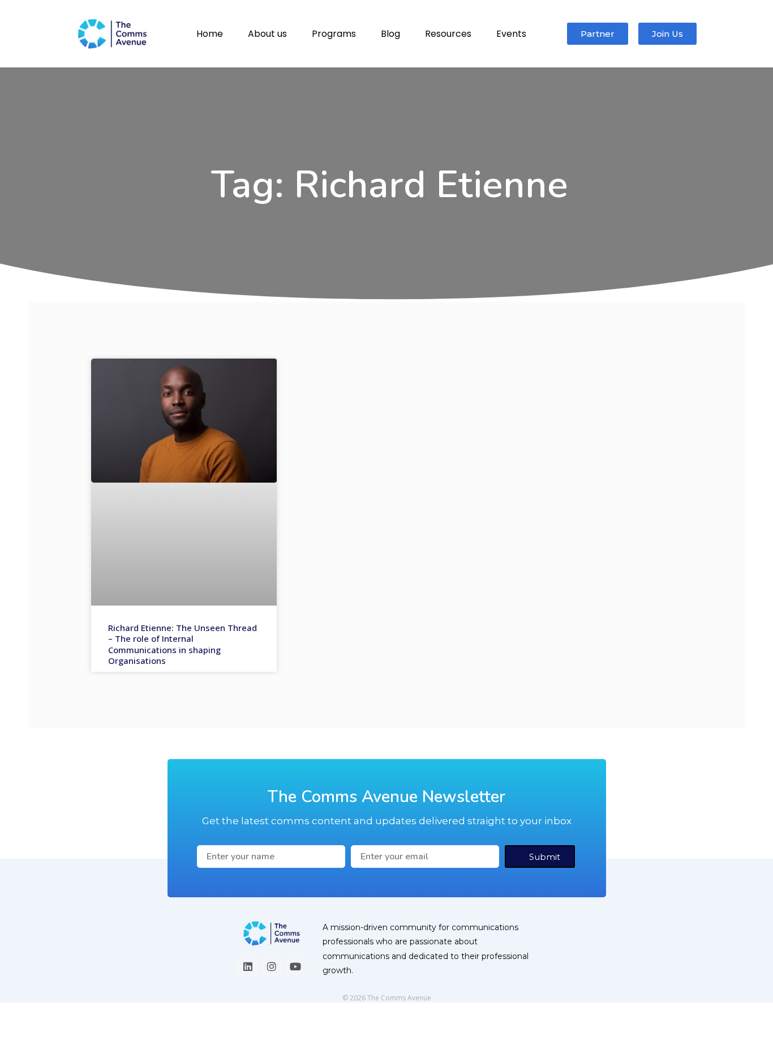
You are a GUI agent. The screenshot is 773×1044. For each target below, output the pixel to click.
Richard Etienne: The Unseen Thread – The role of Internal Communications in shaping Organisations (182, 644)
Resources (448, 33)
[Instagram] (272, 966)
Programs (334, 33)
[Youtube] (295, 966)
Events (511, 33)
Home (209, 33)
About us (267, 33)
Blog (390, 33)
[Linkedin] (247, 966)
